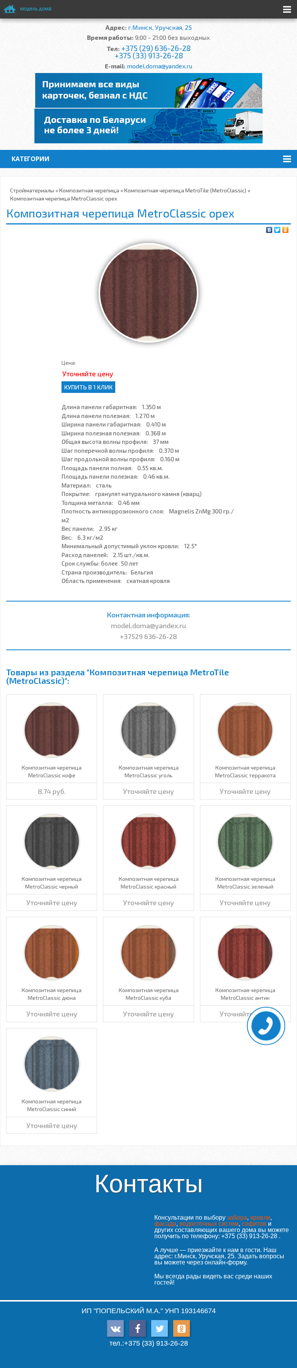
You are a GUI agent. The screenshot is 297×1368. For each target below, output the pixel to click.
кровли (260, 1217)
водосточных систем (209, 1223)
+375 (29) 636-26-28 (156, 48)
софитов (254, 1223)
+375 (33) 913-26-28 (148, 55)
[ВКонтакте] (269, 230)
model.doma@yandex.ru (159, 66)
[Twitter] (277, 230)
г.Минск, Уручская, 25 (160, 27)
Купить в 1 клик (88, 387)
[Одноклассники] (286, 230)
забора (237, 1217)
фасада (165, 1223)
